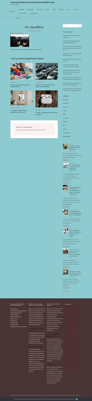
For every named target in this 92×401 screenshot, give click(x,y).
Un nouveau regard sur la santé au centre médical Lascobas (75, 273)
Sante (68, 9)
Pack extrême (14, 308)
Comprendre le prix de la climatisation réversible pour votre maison (71, 41)
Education (39, 9)
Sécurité (75, 9)
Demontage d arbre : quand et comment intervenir (72, 60)
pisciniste (68, 345)
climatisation (77, 313)
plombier (68, 349)
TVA (67, 366)
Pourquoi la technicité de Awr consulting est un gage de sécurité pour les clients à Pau (72, 48)
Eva (28, 30)
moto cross (69, 343)
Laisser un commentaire (17, 33)
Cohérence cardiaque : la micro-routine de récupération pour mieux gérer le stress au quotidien (72, 72)
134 (67, 291)
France (80, 330)
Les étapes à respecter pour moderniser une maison (19, 111)
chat (77, 311)
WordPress (79, 395)
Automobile (30, 9)
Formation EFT (14, 322)
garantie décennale (71, 332)
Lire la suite (66, 160)
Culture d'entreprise (71, 317)
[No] (90, 399)
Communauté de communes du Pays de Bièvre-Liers (32, 2)
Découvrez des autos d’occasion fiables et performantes (45, 86)
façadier (68, 328)
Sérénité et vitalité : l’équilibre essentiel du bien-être (74, 147)
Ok (76, 399)
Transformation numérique (73, 364)
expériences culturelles (72, 326)
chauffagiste (69, 313)
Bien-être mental (77, 309)
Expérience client (70, 324)
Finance (47, 9)
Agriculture (21, 9)
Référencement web (15, 316)
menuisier (74, 341)
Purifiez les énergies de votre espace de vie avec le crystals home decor (72, 84)
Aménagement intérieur (71, 307)
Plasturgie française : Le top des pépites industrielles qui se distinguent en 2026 (72, 89)
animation (68, 309)
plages (74, 345)
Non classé (65, 118)
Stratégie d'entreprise (71, 362)
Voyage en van (77, 366)
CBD (74, 311)
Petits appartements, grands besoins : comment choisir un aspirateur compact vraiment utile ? (75, 191)
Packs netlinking (14, 314)
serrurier (77, 358)
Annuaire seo (13, 320)
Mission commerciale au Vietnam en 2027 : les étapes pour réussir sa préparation (72, 78)
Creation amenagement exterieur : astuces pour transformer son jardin (71, 65)
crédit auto (75, 315)
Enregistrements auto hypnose (18, 326)
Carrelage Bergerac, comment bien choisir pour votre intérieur (75, 213)
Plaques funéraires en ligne (73, 347)
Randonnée (69, 351)
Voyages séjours (33, 13)
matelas (68, 341)
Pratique (61, 9)
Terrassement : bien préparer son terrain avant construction (72, 54)
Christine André (14, 324)
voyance (68, 368)
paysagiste (76, 343)
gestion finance (70, 334)
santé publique (70, 358)
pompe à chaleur (76, 349)
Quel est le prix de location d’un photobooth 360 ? (20, 86)
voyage (71, 366)
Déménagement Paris (16, 312)
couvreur (68, 315)
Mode (54, 9)
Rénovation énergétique (72, 356)
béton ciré (68, 311)
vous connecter (26, 129)
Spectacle (68, 360)
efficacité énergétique (72, 322)
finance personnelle (71, 330)
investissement (70, 339)
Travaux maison (22, 13)
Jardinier (77, 339)
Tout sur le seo (14, 318)
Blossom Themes (67, 395)
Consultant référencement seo (18, 310)
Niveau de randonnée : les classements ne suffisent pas (72, 36)
